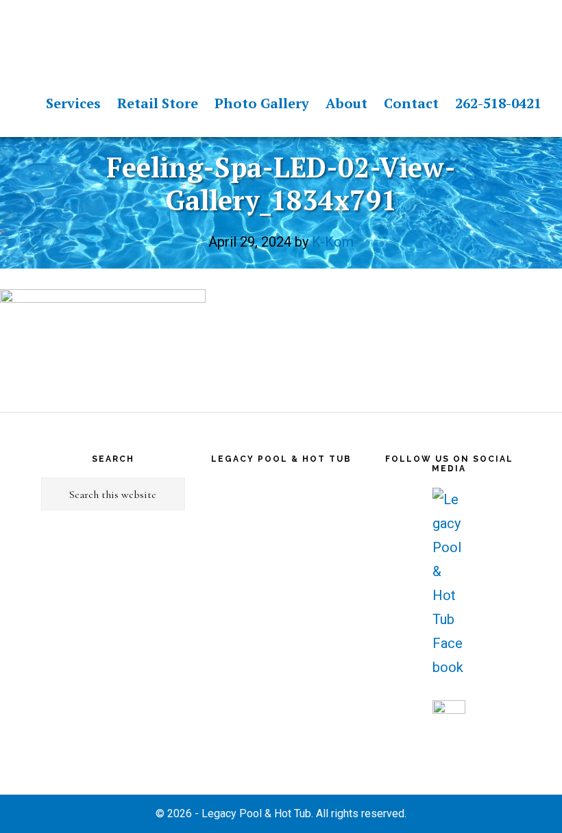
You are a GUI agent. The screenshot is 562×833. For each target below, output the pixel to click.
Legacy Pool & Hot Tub (86, 34)
